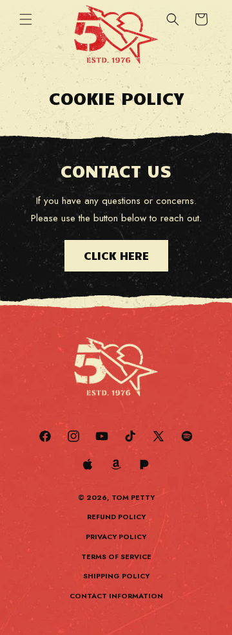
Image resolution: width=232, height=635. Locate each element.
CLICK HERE (116, 255)
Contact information (116, 596)
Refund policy (116, 516)
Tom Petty (133, 497)
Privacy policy (116, 536)
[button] (26, 19)
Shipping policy (116, 576)
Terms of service (116, 556)
